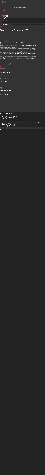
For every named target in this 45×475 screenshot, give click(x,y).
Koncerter (4, 15)
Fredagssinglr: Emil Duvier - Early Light (9, 124)
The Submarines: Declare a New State (9, 119)
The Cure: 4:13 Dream (6, 118)
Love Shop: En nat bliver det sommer (9, 125)
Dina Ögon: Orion (3, 81)
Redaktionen (5, 18)
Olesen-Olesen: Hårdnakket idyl (8, 117)
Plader (3, 14)
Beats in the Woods (19, 45)
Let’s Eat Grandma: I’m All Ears (6, 85)
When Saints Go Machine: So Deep (6, 72)
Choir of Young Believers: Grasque (6, 77)
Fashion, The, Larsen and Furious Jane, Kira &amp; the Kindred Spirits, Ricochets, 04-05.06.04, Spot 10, (21, 122)
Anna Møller (6, 41)
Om (2, 17)
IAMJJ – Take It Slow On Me (5, 90)
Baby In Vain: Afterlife (6, 126)
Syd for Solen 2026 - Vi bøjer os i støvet (9, 116)
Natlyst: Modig (3, 68)
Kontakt (4, 22)
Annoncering (5, 19)
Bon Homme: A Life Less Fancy (7, 123)
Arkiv (3, 23)
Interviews (4, 16)
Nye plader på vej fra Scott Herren (8, 121)
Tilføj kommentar (3, 34)
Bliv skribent (5, 20)
